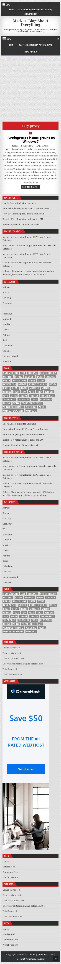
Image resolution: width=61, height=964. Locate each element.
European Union (19, 380)
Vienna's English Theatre (32, 403)
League (6, 388)
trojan (35, 399)
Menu (8, 4)
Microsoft (34, 388)
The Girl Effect (47, 395)
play (24, 391)
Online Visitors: (10, 648)
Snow (5, 395)
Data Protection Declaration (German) (35, 9)
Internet (22, 384)
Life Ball (15, 388)
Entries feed (9, 867)
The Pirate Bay (9, 399)
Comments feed (10, 872)
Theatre (7, 351)
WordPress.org (10, 877)
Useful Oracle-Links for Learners (19, 203)
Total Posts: (9, 669)
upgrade (6, 403)
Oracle (16, 391)
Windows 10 (31, 410)
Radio (5, 340)
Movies (6, 324)
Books (6, 292)
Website (42, 407)
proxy (39, 391)
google (41, 380)
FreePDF (32, 380)
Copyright (8, 376)
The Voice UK (23, 399)
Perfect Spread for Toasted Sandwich (21, 224)
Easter (40, 376)
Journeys (7, 314)
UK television (46, 399)
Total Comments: (11, 674)
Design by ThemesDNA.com (30, 959)
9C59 (23, 373)
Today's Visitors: (11, 653)
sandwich (49, 391)
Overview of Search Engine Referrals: (22, 664)
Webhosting (31, 407)
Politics (6, 335)
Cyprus (18, 376)
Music (6, 329)
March (24, 388)
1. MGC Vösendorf (10, 373)
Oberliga (7, 391)
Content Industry (48, 373)
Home (11, 9)
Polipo (31, 391)
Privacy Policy (30, 14)
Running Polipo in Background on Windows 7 (31, 140)
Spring (14, 395)
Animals (6, 287)
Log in (6, 861)
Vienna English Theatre (13, 407)
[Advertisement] (30, 87)
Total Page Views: (11, 658)
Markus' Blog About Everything (30, 22)
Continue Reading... (31, 187)
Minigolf (7, 319)
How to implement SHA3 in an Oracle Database (26, 208)
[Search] (58, 39)
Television (8, 345)
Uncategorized (10, 356)
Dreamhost (29, 376)
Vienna (16, 403)
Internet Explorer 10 (38, 384)
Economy (7, 303)
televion (23, 395)
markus (15, 146)
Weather (7, 361)
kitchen (52, 384)
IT (30, 133)
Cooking (7, 298)
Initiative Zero (9, 384)
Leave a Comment (43, 146)
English (6, 380)
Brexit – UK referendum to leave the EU (23, 219)
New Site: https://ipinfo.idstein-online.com (23, 214)
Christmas (33, 373)
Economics (50, 376)
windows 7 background (13, 410)
